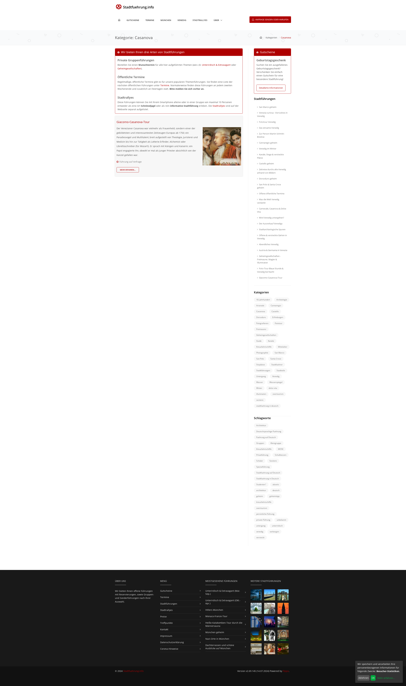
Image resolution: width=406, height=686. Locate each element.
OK (373, 677)
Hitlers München (214, 609)
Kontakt (164, 629)
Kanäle (271, 341)
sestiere (259, 400)
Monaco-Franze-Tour (216, 616)
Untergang (261, 376)
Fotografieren (262, 323)
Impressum (166, 635)
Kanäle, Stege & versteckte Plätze (270, 156)
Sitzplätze (260, 364)
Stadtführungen (263, 370)
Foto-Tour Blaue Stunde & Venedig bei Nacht (270, 270)
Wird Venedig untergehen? (271, 217)
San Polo (260, 358)
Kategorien (271, 37)
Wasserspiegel (275, 382)
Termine (149, 20)
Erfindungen (277, 317)
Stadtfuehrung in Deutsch (267, 478)
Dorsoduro (261, 317)
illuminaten (261, 394)
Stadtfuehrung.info (133, 671)
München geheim (214, 632)
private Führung (263, 520)
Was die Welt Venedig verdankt (268, 201)
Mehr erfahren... (128, 170)
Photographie (262, 352)
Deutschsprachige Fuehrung (268, 431)
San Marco (279, 352)
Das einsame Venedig (269, 127)
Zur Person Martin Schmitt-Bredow (271, 135)
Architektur (261, 425)
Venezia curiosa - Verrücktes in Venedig (272, 114)
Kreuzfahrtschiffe (264, 346)
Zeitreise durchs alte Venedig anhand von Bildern (271, 171)
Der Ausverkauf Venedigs (270, 223)
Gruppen (260, 443)
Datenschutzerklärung (172, 642)
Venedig (181, 20)
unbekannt (281, 520)
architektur (261, 490)
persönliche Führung (265, 514)
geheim (259, 496)
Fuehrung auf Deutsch (266, 437)
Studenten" (261, 484)
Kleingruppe (276, 443)
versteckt (260, 537)
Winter (259, 388)
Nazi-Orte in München (217, 638)
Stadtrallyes (200, 20)
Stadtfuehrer (277, 364)
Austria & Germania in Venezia (273, 250)
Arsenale (260, 305)
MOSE (280, 449)
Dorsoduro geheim (268, 178)
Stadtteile (281, 370)
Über (216, 20)
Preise (163, 616)
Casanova (260, 311)
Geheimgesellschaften (129, 68)
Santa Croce (275, 358)
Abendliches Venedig (268, 244)
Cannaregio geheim (268, 142)
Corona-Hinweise (169, 648)
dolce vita (273, 388)
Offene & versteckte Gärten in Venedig (272, 237)
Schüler (259, 460)
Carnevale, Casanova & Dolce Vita (271, 210)
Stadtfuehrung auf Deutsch (268, 472)
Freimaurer (261, 329)
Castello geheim (266, 163)
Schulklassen (280, 455)
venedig (259, 531)
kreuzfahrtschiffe (263, 502)
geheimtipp (274, 496)
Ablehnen (363, 677)
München (165, 20)
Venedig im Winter (267, 148)
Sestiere (273, 460)
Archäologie (281, 299)
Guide (259, 341)
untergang (260, 525)
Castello (275, 311)
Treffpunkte (166, 622)
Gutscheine (133, 20)
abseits (276, 484)
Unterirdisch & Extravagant (216, 64)
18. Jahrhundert (263, 299)
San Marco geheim (267, 107)
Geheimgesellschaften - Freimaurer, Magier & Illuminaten (269, 259)
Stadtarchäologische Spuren (272, 229)
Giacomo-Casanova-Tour (133, 122)
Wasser (259, 382)
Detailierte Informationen (271, 87)
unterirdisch (277, 525)
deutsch (275, 490)
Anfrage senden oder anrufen (271, 19)
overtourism (278, 394)
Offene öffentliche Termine (271, 193)
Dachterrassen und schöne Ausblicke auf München (219, 647)
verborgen (274, 531)
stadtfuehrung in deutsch (267, 406)
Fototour (278, 323)
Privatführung (262, 455)
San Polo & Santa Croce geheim (269, 186)
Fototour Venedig (267, 121)
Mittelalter (282, 346)
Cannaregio (276, 305)
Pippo (286, 671)
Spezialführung (263, 466)
